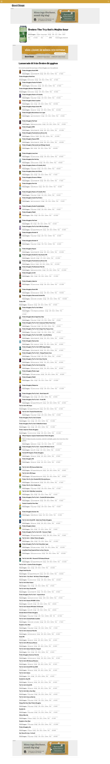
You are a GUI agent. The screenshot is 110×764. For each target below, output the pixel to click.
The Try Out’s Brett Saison (26, 582)
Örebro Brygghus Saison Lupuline (31, 100)
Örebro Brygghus (32, 34)
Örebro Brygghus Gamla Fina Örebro (32, 197)
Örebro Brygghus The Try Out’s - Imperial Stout (32, 594)
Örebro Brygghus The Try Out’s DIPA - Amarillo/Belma (37, 335)
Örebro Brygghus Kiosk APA (30, 289)
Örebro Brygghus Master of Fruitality (32, 94)
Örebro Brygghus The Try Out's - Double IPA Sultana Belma (38, 497)
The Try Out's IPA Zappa (28, 473)
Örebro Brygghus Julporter (29, 281)
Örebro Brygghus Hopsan (29, 248)
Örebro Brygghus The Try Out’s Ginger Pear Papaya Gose (37, 329)
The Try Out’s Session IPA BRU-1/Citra (29, 600)
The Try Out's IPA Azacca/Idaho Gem (32, 467)
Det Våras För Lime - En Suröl (27, 733)
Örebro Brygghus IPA (28, 459)
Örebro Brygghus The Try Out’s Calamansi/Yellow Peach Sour (39, 323)
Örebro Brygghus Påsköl (29, 212)
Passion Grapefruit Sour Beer (30, 503)
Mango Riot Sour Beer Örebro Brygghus (30, 703)
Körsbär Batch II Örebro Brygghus (28, 612)
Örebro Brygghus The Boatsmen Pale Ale (33, 267)
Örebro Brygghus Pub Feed (29, 121)
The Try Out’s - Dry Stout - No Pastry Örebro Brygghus (34, 576)
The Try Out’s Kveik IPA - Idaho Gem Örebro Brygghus (37, 520)
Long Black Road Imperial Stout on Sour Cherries (35, 550)
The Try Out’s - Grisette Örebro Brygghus (30, 564)
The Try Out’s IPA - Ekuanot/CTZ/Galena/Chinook (35, 558)
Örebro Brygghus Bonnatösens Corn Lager (33, 112)
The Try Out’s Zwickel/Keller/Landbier (29, 618)
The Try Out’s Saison (24, 673)
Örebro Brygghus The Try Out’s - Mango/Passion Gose (37, 353)
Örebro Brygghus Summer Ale (30, 511)
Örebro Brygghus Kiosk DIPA (30, 70)
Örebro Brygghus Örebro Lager (30, 371)
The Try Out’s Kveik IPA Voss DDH (28, 667)
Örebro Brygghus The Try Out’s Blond (32, 307)
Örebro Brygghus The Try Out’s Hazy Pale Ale (34, 359)
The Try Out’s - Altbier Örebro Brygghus (33, 538)
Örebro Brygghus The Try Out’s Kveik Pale (33, 365)
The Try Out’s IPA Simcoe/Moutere (28, 661)
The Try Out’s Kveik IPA (25, 685)
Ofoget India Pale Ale (25, 570)
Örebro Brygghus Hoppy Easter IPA (32, 106)
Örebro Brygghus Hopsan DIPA (30, 139)
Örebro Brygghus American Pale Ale (29, 655)
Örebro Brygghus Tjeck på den (30, 341)
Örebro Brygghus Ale (25, 727)
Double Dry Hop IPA (24, 679)
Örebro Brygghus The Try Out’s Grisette (30, 417)
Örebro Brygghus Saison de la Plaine (32, 171)
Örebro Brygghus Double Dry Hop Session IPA (34, 254)
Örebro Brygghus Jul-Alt (29, 273)
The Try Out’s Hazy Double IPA (27, 588)
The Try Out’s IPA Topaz (25, 405)
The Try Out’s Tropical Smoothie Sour (32, 411)
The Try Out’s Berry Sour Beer (27, 691)
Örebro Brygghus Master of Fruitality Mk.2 (34, 165)
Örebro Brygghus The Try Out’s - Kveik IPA (34, 399)
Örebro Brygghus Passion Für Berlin (32, 82)
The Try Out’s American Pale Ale (28, 630)
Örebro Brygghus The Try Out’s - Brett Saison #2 (35, 393)
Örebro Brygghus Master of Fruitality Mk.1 (34, 192)
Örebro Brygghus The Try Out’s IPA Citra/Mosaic (35, 226)
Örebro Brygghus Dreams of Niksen (32, 177)
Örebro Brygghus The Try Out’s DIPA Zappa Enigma (36, 347)
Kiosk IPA (22, 636)
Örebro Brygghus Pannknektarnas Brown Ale (34, 133)
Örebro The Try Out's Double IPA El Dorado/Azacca (36, 479)
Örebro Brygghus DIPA (28, 127)
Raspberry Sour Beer (25, 624)
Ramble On (22, 709)
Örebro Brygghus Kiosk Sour (27, 76)
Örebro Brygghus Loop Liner (30, 153)
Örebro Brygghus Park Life (29, 183)
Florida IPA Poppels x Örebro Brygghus (33, 452)
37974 (50, 37)
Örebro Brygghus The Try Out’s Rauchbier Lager (35, 544)
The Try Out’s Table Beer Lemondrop (32, 491)
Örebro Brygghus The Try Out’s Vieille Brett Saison (33, 423)
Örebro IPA (22, 301)
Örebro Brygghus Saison (28, 526)
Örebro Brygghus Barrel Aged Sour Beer (33, 317)
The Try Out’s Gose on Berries (27, 697)
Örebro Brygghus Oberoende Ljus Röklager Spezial (36, 145)
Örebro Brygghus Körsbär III (30, 232)
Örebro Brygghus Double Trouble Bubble (33, 206)
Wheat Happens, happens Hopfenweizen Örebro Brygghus (38, 435)
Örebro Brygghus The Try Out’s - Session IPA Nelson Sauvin (38, 446)
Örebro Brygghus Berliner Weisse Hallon (30, 88)
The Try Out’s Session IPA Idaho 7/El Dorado (31, 606)
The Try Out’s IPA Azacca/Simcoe (28, 642)
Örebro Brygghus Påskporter (30, 385)
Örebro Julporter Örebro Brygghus (28, 429)
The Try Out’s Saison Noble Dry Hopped (30, 649)
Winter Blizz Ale (23, 715)
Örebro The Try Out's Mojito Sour (31, 485)
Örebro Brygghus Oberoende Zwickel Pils (33, 295)
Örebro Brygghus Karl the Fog (30, 159)
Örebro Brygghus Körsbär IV (30, 240)
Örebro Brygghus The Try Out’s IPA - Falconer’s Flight (36, 532)
